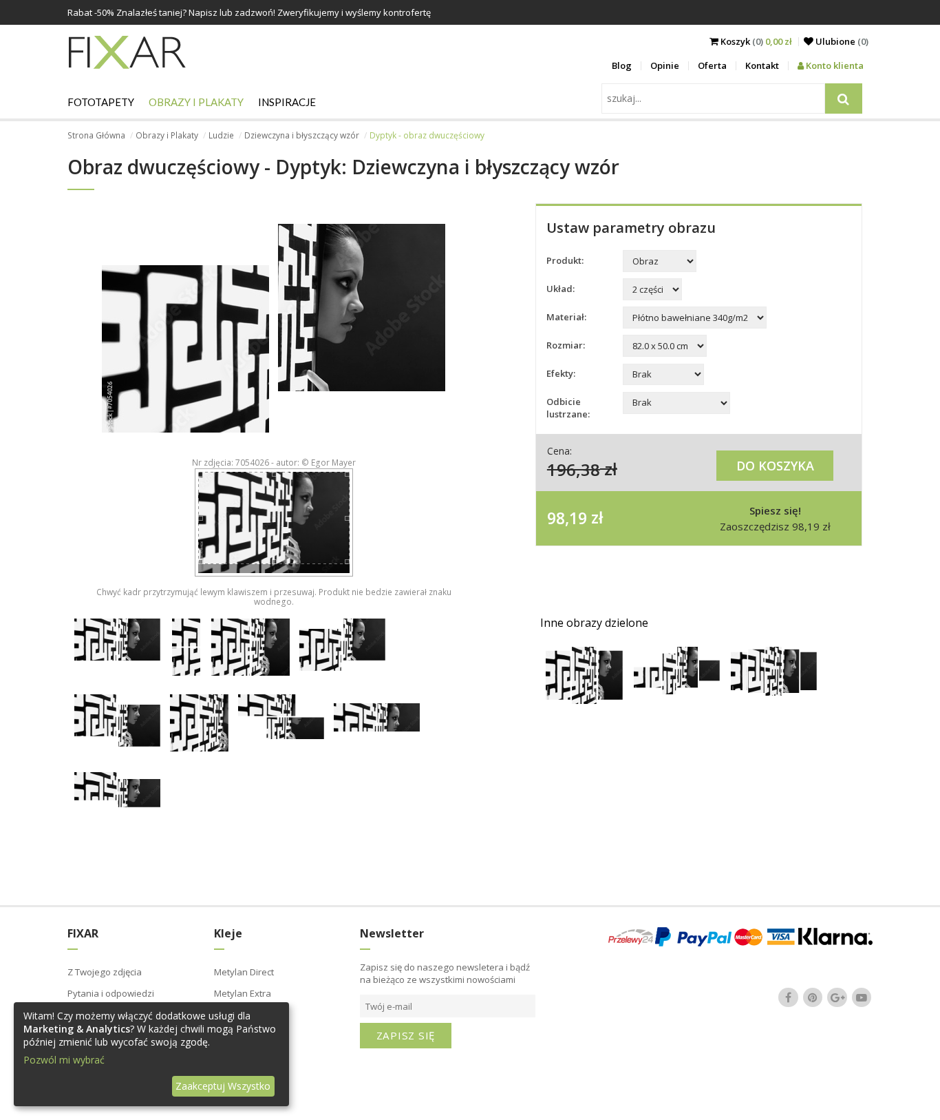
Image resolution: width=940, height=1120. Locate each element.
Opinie (664, 65)
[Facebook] (789, 997)
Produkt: (565, 260)
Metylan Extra (242, 993)
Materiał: (566, 317)
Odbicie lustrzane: (568, 407)
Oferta (712, 65)
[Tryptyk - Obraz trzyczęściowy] (584, 700)
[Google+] (837, 997)
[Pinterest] (813, 997)
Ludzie (221, 135)
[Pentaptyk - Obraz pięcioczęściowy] (774, 691)
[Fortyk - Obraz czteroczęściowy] (677, 690)
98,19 (567, 517)
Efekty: (560, 373)
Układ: (560, 288)
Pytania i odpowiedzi (110, 993)
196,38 (573, 468)
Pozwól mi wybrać (64, 1059)
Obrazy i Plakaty (196, 102)
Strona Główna (96, 135)
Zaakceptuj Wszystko (222, 1085)
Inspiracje (287, 102)
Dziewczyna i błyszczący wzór (301, 135)
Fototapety (100, 102)
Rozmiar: (565, 345)
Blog (622, 65)
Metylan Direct (244, 972)
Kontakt (762, 65)
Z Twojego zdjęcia (104, 972)
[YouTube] (862, 997)
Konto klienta (834, 65)
